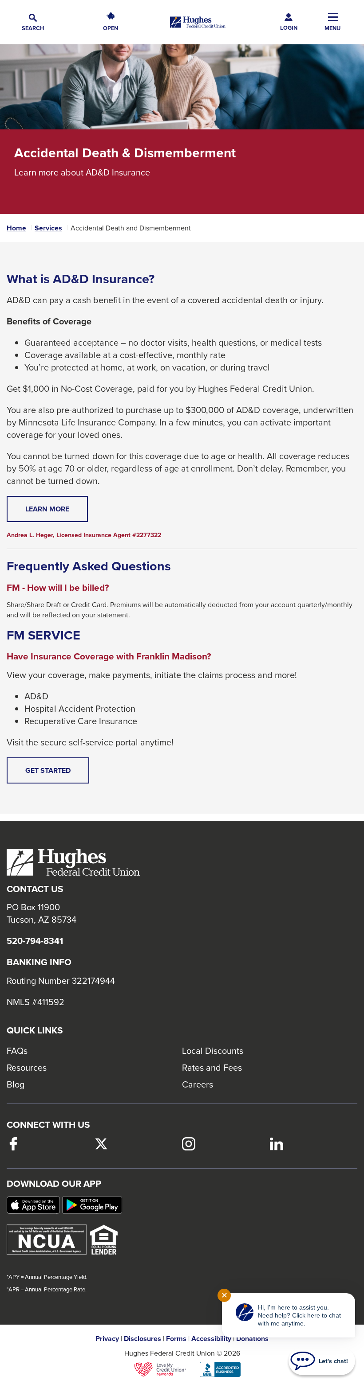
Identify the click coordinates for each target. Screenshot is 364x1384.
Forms (176, 1339)
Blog (15, 1084)
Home (16, 228)
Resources (27, 1067)
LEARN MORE (56, 512)
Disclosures (142, 1339)
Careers (197, 1084)
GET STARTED (57, 774)
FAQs (17, 1050)
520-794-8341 (35, 941)
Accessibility (211, 1339)
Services (48, 228)
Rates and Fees (212, 1067)
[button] (33, 22)
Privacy (107, 1339)
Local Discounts (212, 1050)
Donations (252, 1339)
